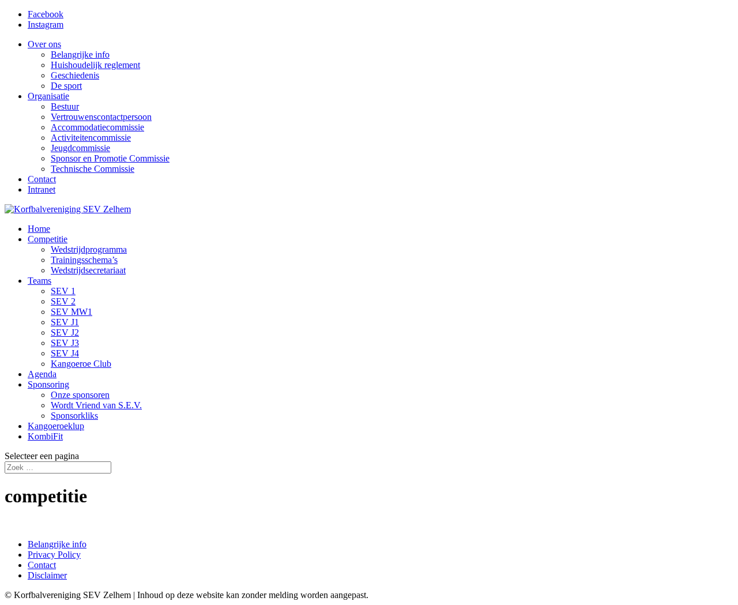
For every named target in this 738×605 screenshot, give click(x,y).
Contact (42, 179)
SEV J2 (65, 332)
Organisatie (48, 96)
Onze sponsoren (80, 395)
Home (39, 229)
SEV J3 (65, 343)
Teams (39, 280)
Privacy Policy (54, 554)
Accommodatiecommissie (97, 127)
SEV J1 (65, 322)
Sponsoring (48, 384)
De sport (66, 86)
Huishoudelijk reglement (95, 65)
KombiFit (45, 436)
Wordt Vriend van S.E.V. (96, 405)
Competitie (47, 239)
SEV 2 (63, 301)
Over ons (44, 44)
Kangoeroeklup (56, 426)
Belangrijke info (80, 54)
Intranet (41, 189)
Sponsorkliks (74, 415)
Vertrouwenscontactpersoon (101, 117)
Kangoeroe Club (81, 364)
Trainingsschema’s (84, 260)
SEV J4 (65, 353)
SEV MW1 (71, 312)
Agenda (42, 374)
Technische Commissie (92, 169)
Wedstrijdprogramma (89, 249)
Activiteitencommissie (91, 137)
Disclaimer (47, 575)
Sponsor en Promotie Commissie (110, 158)
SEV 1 (63, 291)
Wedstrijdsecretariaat (88, 270)
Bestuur (65, 106)
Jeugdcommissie (80, 148)
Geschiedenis (75, 75)
